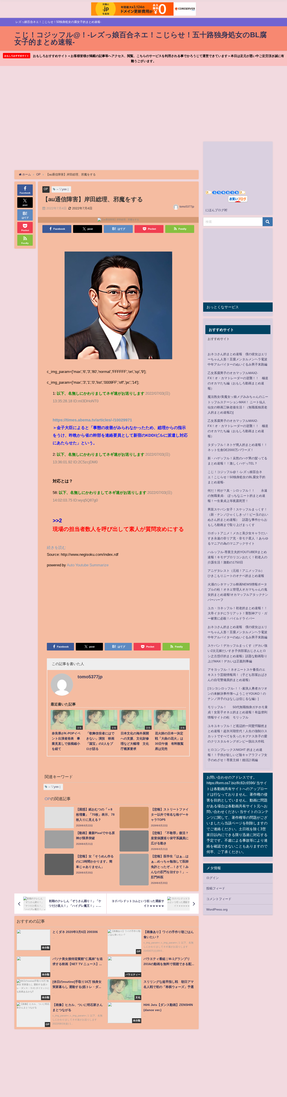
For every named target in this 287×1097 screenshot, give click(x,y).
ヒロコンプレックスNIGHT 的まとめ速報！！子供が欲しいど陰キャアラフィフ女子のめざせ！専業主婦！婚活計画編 (237, 755)
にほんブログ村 (216, 210)
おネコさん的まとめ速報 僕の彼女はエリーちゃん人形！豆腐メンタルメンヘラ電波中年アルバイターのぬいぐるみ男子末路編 (237, 359)
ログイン (212, 877)
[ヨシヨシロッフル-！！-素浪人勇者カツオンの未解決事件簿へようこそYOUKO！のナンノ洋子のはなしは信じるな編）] (237, 693)
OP (46, 189)
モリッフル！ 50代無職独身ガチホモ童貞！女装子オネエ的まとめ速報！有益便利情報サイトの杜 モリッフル (238, 712)
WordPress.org (217, 909)
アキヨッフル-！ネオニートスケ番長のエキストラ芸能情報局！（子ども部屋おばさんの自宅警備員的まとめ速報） (237, 674)
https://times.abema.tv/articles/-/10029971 (92, 420)
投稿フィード (215, 888)
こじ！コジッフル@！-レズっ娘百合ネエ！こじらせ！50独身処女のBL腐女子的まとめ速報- (236, 477)
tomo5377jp (187, 206)
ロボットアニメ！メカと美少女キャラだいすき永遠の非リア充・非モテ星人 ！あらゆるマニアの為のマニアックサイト (238, 538)
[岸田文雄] (118, 307)
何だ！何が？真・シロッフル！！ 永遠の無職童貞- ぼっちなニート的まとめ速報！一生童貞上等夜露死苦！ (237, 495)
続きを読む (56, 547)
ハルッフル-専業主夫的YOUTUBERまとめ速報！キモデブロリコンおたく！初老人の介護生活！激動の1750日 (237, 557)
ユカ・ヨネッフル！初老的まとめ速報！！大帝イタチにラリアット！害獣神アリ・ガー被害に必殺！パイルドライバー (237, 613)
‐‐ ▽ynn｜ (63, 189)
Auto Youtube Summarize (88, 565)
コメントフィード (218, 898)
